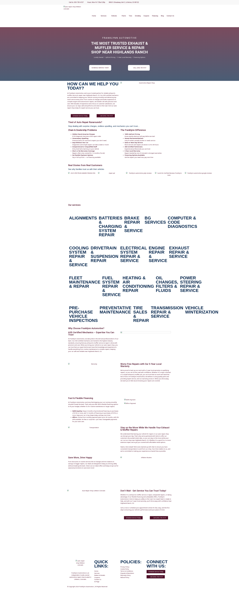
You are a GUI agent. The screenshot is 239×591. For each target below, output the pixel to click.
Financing (155, 16)
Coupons (146, 16)
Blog (162, 16)
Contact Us (170, 16)
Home (94, 16)
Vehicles (114, 16)
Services (103, 16)
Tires (130, 16)
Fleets (124, 16)
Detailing (138, 16)
